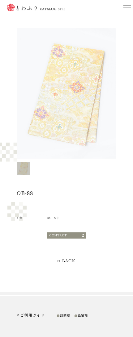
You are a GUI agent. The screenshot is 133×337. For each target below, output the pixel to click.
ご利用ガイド (32, 315)
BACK (67, 261)
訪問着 (65, 315)
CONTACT (58, 235)
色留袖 (83, 315)
